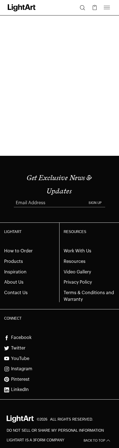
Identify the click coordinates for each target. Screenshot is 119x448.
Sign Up (95, 202)
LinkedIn (20, 389)
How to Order (18, 251)
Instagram (21, 369)
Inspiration (15, 272)
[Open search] (82, 7)
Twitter (18, 348)
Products (13, 261)
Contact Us (16, 293)
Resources (75, 261)
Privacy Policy (78, 282)
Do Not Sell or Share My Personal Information (55, 431)
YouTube (20, 358)
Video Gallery (77, 272)
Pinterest (20, 379)
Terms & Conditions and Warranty (89, 296)
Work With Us (77, 251)
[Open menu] (106, 7)
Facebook (21, 337)
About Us (14, 282)
